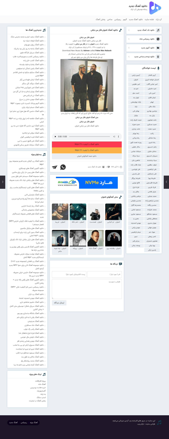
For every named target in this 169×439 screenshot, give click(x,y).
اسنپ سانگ (41, 397)
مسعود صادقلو (152, 214)
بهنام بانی (136, 111)
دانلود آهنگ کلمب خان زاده (33, 60)
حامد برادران (136, 129)
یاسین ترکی (152, 250)
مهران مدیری (152, 223)
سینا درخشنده (152, 160)
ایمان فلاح (152, 97)
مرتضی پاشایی (136, 196)
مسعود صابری (136, 214)
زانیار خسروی (152, 147)
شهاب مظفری (152, 165)
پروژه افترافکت (40, 381)
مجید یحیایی (152, 196)
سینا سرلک (136, 156)
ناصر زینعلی (152, 236)
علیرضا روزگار (136, 178)
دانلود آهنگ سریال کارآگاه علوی (32, 52)
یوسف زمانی (136, 245)
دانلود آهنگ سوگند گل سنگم (33, 83)
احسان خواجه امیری (152, 79)
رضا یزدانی (136, 138)
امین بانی (152, 93)
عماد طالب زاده (136, 165)
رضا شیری (152, 142)
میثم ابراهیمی (136, 232)
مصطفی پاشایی (152, 218)
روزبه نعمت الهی (136, 142)
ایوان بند (136, 97)
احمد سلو (136, 93)
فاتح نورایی (136, 183)
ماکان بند (136, 191)
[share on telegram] (54, 167)
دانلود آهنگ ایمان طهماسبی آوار (32, 79)
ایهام (152, 102)
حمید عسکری (152, 124)
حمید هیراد (136, 124)
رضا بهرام (136, 133)
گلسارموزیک (41, 391)
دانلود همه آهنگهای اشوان (87, 156)
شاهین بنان (136, 160)
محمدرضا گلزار (136, 205)
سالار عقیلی (136, 147)
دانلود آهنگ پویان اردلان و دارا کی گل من (28, 91)
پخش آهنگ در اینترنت (37, 400)
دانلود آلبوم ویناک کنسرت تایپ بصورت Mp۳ (27, 103)
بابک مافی (152, 106)
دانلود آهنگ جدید (136, 19)
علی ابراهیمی (151, 169)
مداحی (109, 19)
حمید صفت (152, 129)
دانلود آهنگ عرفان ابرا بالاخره (33, 133)
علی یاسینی (136, 174)
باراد (136, 106)
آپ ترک (159, 19)
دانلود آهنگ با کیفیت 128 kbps (87, 150)
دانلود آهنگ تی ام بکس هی (33, 95)
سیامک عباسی (136, 151)
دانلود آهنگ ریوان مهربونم (34, 44)
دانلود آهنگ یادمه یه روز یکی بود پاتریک (29, 48)
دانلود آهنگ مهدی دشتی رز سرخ (32, 99)
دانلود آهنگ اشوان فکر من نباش (104, 30)
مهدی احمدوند (136, 223)
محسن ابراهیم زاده (152, 200)
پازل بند (152, 115)
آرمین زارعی (136, 75)
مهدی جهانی (152, 227)
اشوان (136, 79)
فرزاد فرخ (136, 187)
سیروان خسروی (152, 156)
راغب (152, 133)
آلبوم (125, 19)
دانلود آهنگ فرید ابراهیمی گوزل (32, 137)
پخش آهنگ (100, 19)
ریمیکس (117, 19)
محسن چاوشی (136, 200)
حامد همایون (152, 120)
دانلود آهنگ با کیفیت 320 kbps (87, 144)
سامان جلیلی (152, 151)
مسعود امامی (136, 209)
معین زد (136, 218)
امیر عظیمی (136, 84)
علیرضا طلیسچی (152, 183)
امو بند (136, 88)
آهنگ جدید (13, 422)
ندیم (135, 236)
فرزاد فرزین (152, 187)
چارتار (136, 115)
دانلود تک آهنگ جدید (94, 167)
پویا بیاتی (152, 245)
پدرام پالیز (136, 241)
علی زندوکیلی (152, 174)
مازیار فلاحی (152, 191)
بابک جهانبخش (136, 102)
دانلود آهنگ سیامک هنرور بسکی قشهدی (29, 145)
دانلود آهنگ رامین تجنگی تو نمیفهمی (30, 68)
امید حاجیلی (152, 88)
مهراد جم (152, 232)
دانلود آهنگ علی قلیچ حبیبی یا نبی (31, 141)
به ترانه (43, 394)
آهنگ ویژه (34, 422)
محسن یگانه (152, 205)
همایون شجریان (152, 241)
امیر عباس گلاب (152, 84)
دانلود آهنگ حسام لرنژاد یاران (33, 107)
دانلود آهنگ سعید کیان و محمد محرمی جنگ (27, 36)
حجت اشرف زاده (136, 120)
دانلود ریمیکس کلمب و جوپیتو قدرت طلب (28, 56)
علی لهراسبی (136, 169)
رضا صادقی (152, 138)
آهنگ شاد (42, 384)
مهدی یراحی (136, 227)
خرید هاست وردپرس (38, 387)
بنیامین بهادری (152, 111)
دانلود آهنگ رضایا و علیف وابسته (32, 64)
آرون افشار (152, 75)
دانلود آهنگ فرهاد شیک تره (33, 40)
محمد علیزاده (152, 209)
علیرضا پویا (152, 178)
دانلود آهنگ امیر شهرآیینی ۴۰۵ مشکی (29, 87)
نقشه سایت (149, 19)
